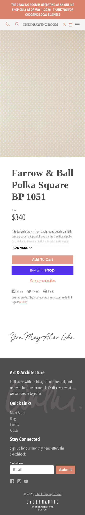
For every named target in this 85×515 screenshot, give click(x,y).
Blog (13, 418)
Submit (67, 469)
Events (14, 424)
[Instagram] (19, 481)
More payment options (42, 280)
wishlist (23, 302)
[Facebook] (12, 481)
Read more (20, 247)
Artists (14, 430)
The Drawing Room (48, 494)
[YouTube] (26, 481)
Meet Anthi (17, 412)
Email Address (16, 463)
